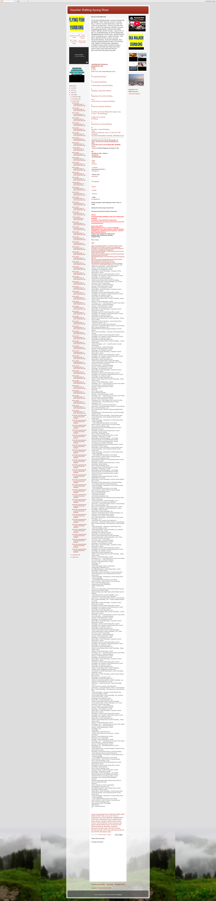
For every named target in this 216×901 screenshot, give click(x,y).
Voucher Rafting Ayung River (89, 10)
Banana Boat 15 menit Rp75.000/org (102, 85)
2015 (72, 94)
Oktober (74, 101)
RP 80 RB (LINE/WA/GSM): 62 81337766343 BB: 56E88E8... (79, 417)
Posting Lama (120, 884)
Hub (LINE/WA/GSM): (97, 143)
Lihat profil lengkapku (134, 93)
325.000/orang (113, 141)
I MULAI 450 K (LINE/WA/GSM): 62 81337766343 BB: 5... (78, 184)
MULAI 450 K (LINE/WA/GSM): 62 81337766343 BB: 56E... (79, 104)
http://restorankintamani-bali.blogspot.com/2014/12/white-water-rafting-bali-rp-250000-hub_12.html (107, 260)
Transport (95, 167)
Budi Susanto (134, 91)
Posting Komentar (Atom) (104, 888)
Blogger (119, 894)
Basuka (105, 64)
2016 (72, 92)
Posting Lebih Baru (98, 884)
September (75, 554)
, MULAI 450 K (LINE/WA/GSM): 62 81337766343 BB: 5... (78, 149)
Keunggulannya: (95, 199)
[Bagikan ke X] (118, 835)
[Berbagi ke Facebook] (120, 835)
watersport (96, 64)
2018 (72, 88)
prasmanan (95, 176)
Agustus (74, 557)
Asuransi (94, 193)
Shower (94, 186)
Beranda (110, 884)
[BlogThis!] (117, 835)
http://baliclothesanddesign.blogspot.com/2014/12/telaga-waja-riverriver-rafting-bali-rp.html (107, 264)
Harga (93, 160)
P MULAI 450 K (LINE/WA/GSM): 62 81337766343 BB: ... (78, 218)
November (75, 99)
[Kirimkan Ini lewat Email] (115, 835)
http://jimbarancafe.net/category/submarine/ (103, 262)
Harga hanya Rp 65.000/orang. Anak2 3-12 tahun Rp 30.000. (106, 131)
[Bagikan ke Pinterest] (122, 835)
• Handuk (94, 190)
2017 (72, 90)
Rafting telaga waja (100, 140)
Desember (75, 96)
